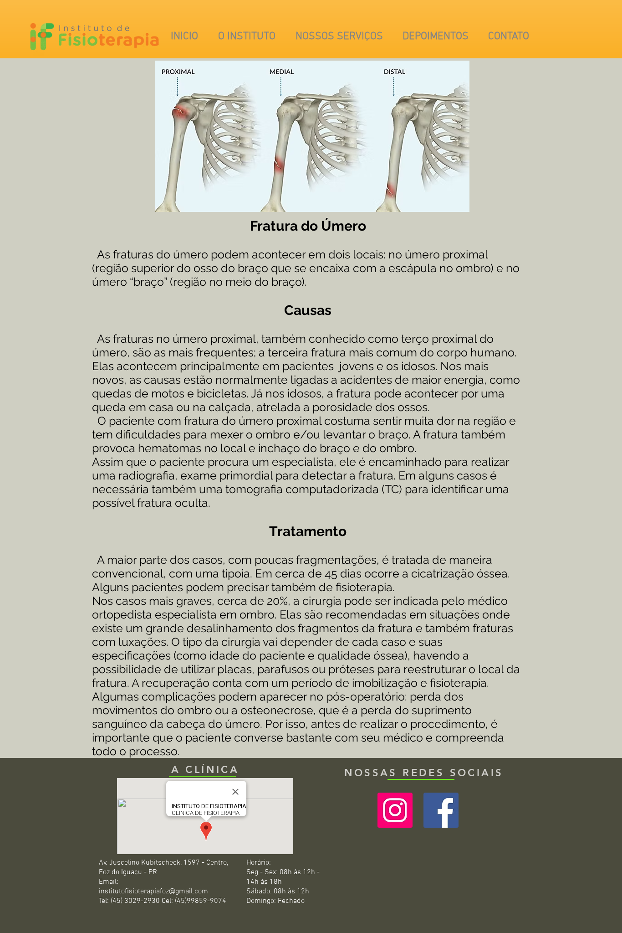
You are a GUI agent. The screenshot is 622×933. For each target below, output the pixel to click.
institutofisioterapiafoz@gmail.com (153, 891)
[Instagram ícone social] (395, 810)
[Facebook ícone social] (441, 810)
